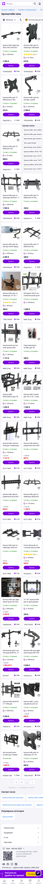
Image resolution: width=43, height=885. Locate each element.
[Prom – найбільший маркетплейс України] (3, 3)
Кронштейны (8, 817)
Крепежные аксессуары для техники (17, 805)
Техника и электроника (27, 10)
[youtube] (3, 864)
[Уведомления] (40, 4)
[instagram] (12, 864)
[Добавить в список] (18, 39)
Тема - (11, 848)
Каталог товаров (7, 10)
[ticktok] (16, 864)
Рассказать (32, 874)
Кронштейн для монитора (13, 797)
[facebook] (7, 864)
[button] (11, 65)
